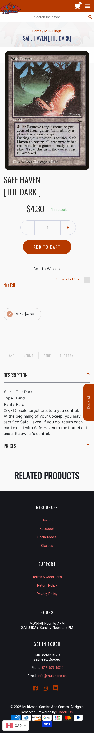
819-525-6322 (53, 667)
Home (36, 31)
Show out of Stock (69, 279)
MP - (24, 314)
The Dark (66, 355)
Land (10, 355)
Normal (29, 355)
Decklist (89, 402)
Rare (47, 355)
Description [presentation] (15, 375)
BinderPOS (64, 712)
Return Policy (47, 585)
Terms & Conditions (47, 577)
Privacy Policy (47, 594)
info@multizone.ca (52, 676)
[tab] (47, 377)
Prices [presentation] (10, 445)
